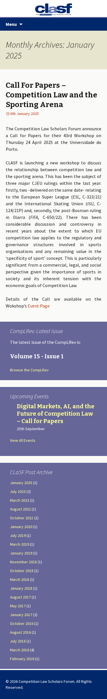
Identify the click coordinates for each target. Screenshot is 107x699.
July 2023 (18, 491)
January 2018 (21, 588)
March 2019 (19, 544)
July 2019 (18, 535)
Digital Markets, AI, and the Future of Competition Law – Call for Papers (55, 413)
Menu (11, 24)
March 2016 (19, 649)
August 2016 (20, 632)
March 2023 (19, 500)
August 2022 (20, 509)
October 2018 (21, 570)
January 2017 (21, 614)
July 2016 (18, 641)
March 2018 (19, 579)
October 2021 (21, 517)
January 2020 (21, 526)
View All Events (22, 440)
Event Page (39, 306)
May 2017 (18, 605)
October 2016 (21, 623)
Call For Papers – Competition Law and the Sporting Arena (51, 95)
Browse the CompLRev (29, 369)
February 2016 (22, 658)
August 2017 (20, 597)
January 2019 (21, 553)
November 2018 (23, 561)
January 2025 (21, 482)
